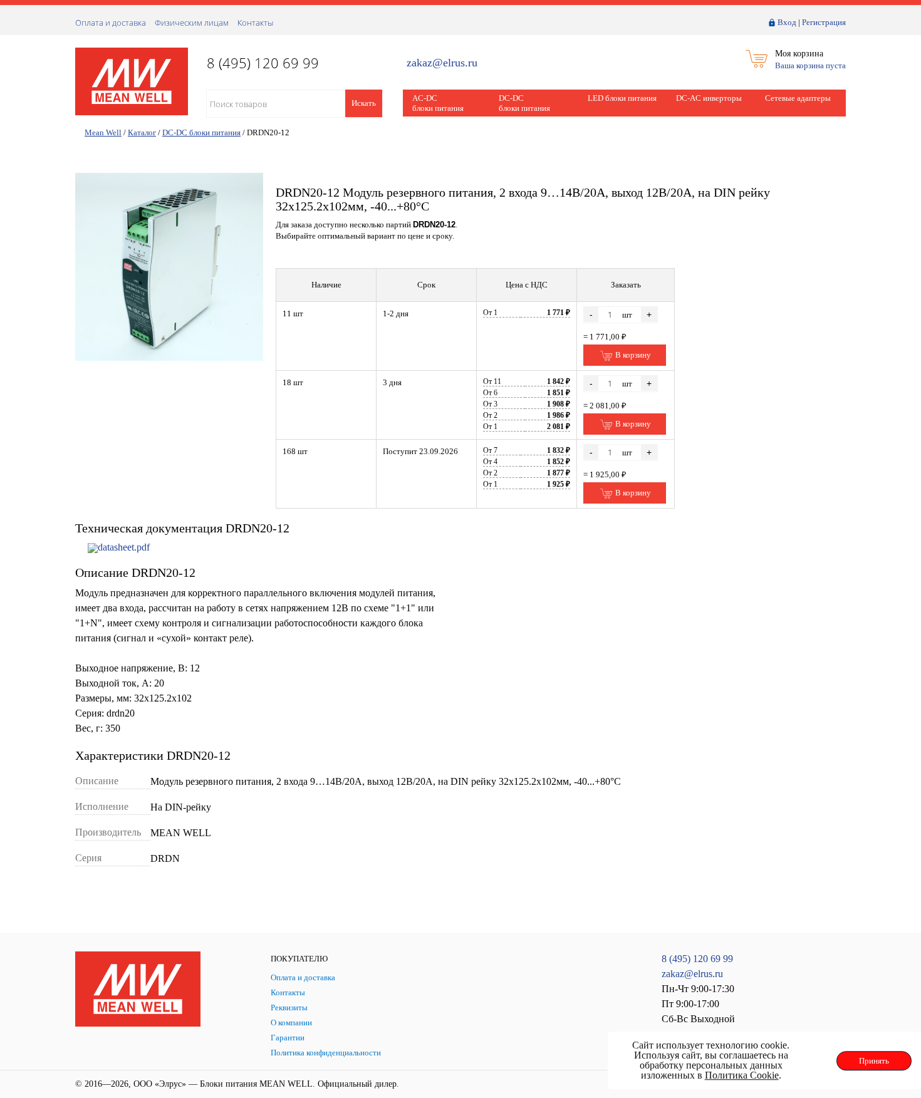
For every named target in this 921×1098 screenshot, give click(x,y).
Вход (787, 22)
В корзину (632, 355)
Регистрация (824, 22)
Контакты (255, 22)
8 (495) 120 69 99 (697, 958)
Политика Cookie (742, 1075)
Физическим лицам (192, 22)
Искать (363, 103)
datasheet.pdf (124, 547)
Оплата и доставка (110, 22)
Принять (874, 1060)
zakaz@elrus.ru (442, 63)
